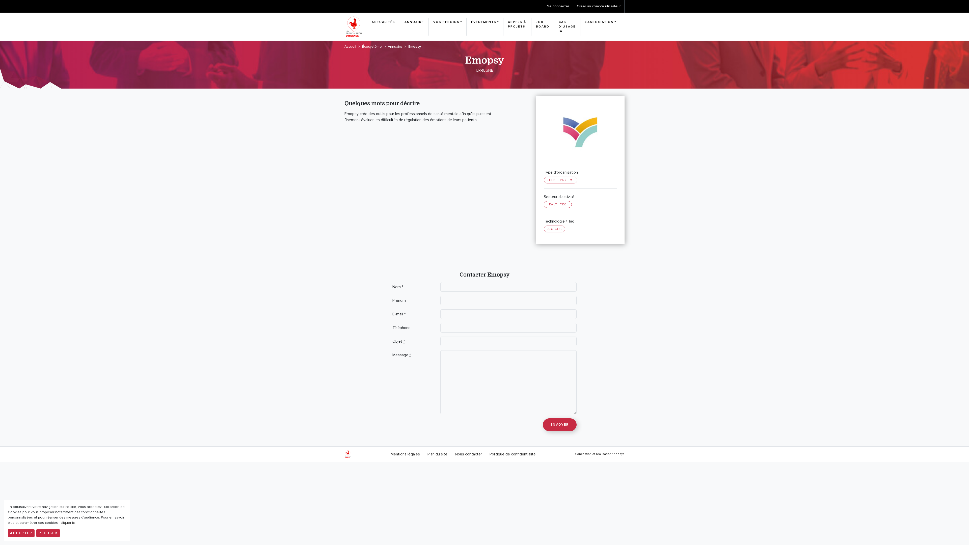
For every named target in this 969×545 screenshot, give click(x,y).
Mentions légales (405, 454)
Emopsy (414, 46)
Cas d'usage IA (567, 26)
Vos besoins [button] (446, 22)
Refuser (48, 533)
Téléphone (401, 327)
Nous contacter (468, 454)
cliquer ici (68, 523)
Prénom (399, 300)
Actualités (383, 22)
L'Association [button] (599, 22)
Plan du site (437, 454)
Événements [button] (483, 22)
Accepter (21, 533)
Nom (397, 286)
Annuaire (414, 22)
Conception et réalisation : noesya (600, 454)
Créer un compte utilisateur (599, 6)
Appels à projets (517, 24)
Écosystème (372, 46)
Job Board (542, 24)
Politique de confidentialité (513, 454)
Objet (398, 341)
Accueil (350, 46)
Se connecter (558, 6)
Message (401, 355)
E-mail (399, 314)
